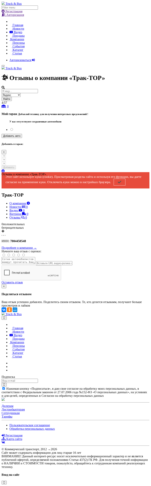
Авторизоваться (20, 60)
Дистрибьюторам (13, 409)
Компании (16, 39)
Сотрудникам (11, 413)
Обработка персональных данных (32, 428)
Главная (17, 25)
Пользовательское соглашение (29, 425)
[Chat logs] (10, 363)
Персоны (18, 42)
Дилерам (7, 406)
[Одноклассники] (9, 309)
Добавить (8, 167)
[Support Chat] (10, 366)
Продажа (18, 35)
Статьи (17, 53)
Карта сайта (14, 439)
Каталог (17, 49)
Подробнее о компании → (19, 247)
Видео (17, 32)
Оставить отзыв (12, 282)
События (18, 46)
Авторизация (15, 15)
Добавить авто (11, 135)
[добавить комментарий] (3, 231)
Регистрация (13, 11)
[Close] (4, 318)
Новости (18, 28)
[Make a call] (10, 370)
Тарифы (7, 416)
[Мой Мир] (15, 309)
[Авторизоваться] (3, 171)
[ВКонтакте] (4, 309)
